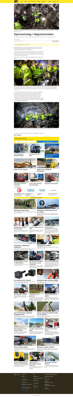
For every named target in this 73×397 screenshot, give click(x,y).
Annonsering (35, 390)
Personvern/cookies (25, 391)
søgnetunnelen (36, 133)
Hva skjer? (38, 1)
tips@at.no (28, 382)
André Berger (35, 379)
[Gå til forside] (16, 1)
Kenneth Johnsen (47, 389)
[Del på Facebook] (53, 41)
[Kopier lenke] (58, 41)
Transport (25, 1)
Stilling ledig (44, 1)
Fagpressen (23, 385)
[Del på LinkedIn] (55, 41)
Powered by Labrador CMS (36, 395)
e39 (24, 133)
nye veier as (21, 133)
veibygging (31, 133)
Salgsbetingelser (35, 388)
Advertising (35, 392)
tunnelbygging (42, 133)
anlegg (27, 133)
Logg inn (49, 1)
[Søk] (58, 1)
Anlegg (21, 1)
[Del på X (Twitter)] (54, 41)
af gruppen (16, 133)
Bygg (29, 1)
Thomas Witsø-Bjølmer (25, 380)
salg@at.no (36, 385)
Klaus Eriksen (24, 377)
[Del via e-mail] (57, 41)
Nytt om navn (33, 1)
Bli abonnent (54, 1)
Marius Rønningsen (36, 382)
